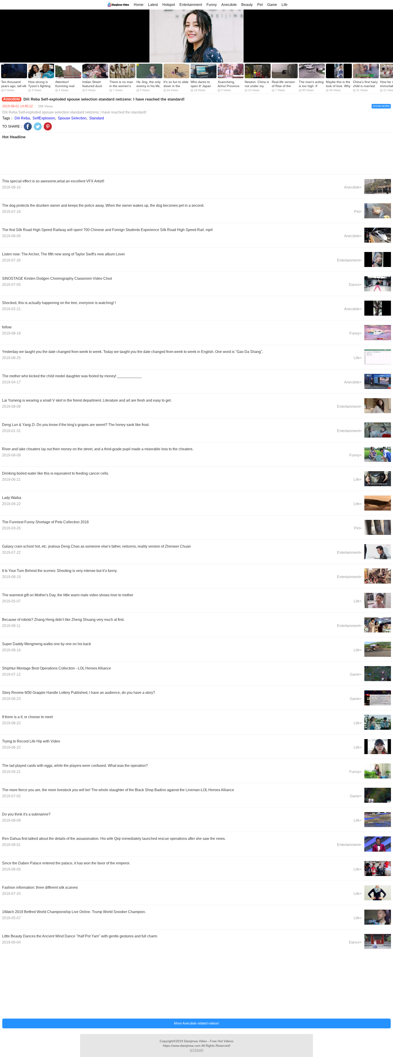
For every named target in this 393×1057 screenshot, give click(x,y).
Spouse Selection (72, 118)
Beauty (247, 5)
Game (272, 5)
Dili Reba (22, 118)
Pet (260, 5)
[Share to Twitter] (37, 126)
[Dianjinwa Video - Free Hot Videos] (118, 4)
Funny (212, 5)
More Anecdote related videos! (196, 1023)
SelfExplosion (44, 118)
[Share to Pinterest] (47, 126)
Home (139, 5)
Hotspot (168, 5)
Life (284, 5)
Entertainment (190, 5)
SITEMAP (197, 1050)
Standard (96, 118)
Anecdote (229, 5)
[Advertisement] (138, 156)
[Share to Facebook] (27, 126)
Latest (153, 5)
